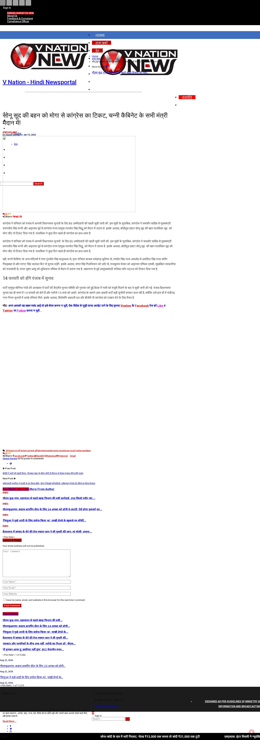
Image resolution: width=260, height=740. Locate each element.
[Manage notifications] (252, 732)
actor (23, 450)
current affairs (34, 450)
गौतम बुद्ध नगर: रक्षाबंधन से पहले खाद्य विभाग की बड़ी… (120, 72)
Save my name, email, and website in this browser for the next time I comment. (45, 600)
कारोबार (186, 105)
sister (50, 450)
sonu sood (58, 450)
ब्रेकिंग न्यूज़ (13, 132)
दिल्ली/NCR (189, 89)
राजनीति (187, 97)
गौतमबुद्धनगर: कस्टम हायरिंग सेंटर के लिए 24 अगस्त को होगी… (32, 666)
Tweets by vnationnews (107, 705)
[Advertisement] (89, 338)
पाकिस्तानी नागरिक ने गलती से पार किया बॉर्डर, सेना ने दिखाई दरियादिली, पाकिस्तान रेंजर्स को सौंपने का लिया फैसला (49, 483)
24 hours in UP (13, 450)
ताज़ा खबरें (5, 132)
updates (86, 450)
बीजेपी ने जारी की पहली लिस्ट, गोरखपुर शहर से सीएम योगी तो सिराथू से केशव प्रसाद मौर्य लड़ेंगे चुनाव (43, 473)
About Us (12, 15)
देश (9, 132)
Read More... (9, 721)
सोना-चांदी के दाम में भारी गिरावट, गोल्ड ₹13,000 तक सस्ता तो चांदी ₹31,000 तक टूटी (121, 736)
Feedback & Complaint (20, 18)
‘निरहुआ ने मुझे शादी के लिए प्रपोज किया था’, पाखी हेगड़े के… (31, 677)
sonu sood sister (73, 450)
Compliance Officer (18, 21)
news (44, 450)
